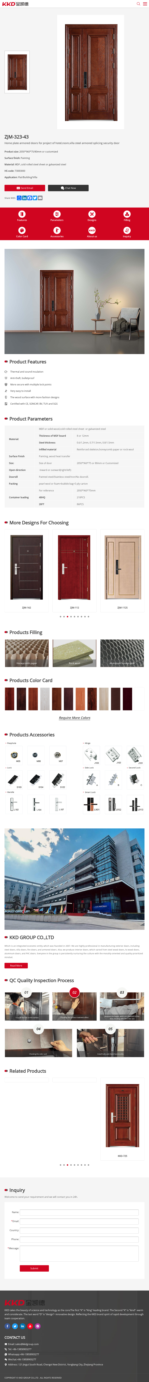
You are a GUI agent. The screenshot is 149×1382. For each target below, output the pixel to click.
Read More (16, 965)
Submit (34, 1268)
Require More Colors (74, 717)
